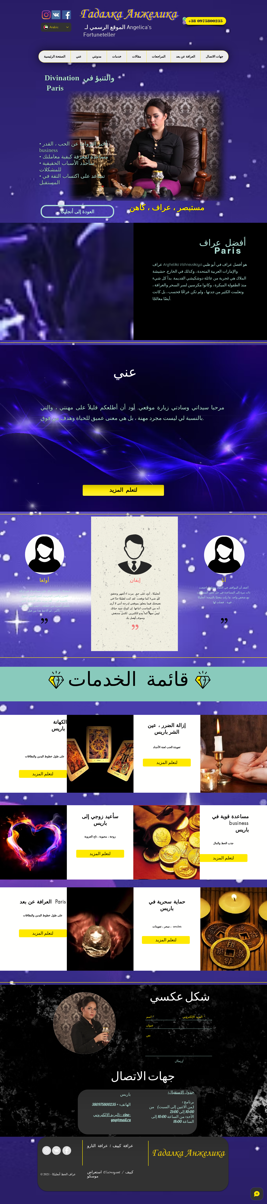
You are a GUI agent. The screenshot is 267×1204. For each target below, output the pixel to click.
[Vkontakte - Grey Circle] (56, 1150)
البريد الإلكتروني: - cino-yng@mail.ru (112, 1117)
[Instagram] (46, 14)
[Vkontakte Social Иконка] (56, 14)
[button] (77, 211)
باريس (161, 732)
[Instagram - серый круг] (46, 1150)
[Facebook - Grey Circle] (66, 1150)
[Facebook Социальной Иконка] (66, 14)
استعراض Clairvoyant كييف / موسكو (110, 1174)
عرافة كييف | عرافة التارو (110, 1146)
